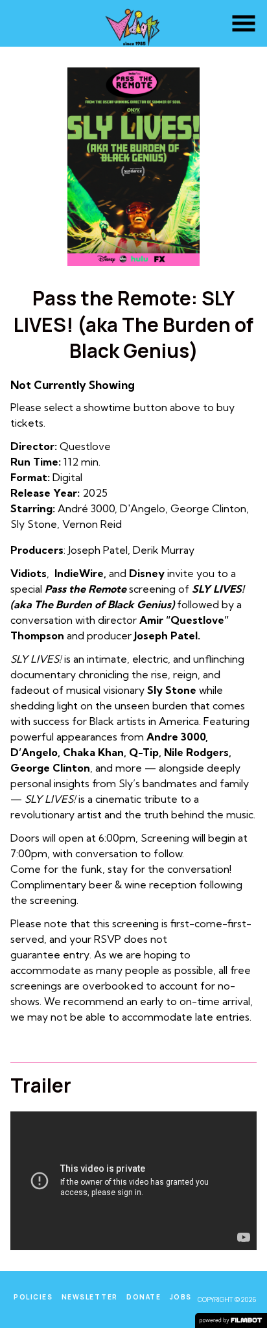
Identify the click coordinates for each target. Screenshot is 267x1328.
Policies (33, 1296)
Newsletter (90, 1296)
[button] (244, 23)
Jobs (181, 1296)
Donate (143, 1296)
